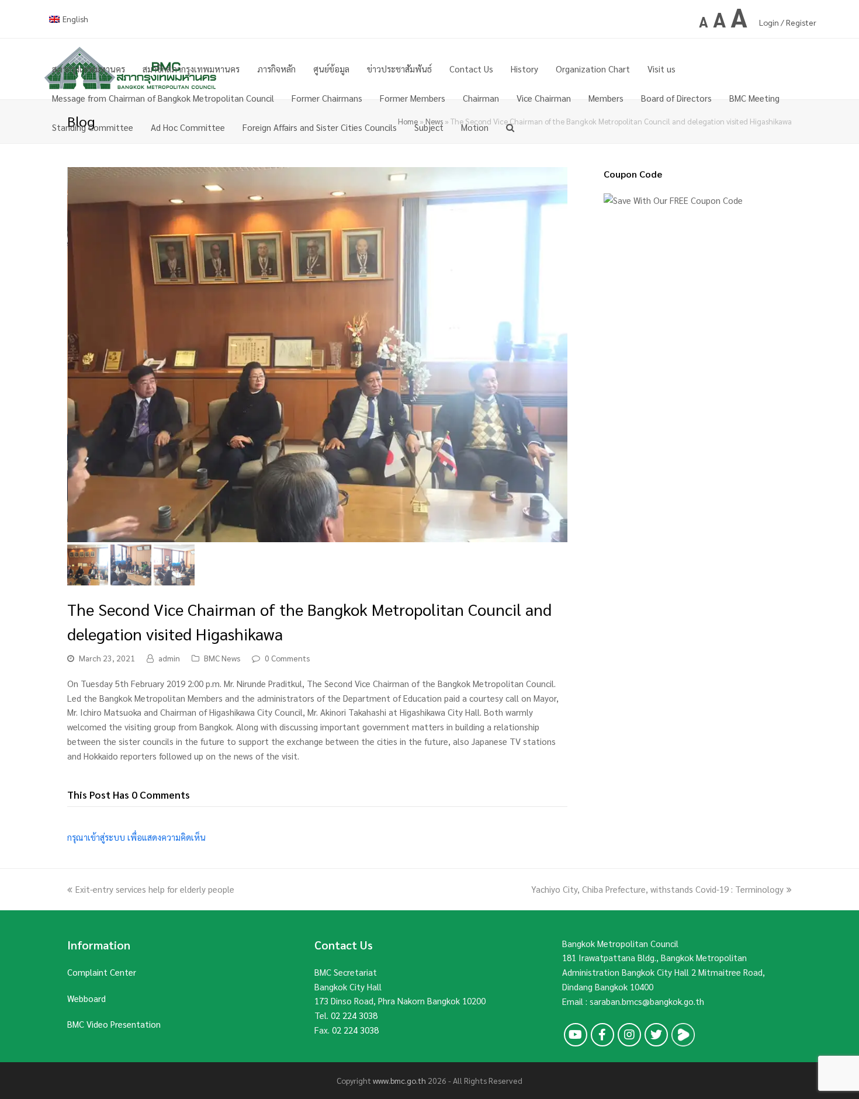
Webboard (86, 998)
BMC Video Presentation (114, 1023)
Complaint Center (101, 971)
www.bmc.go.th (399, 1080)
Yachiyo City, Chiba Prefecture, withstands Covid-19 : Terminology (657, 889)
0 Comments (287, 658)
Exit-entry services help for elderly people (154, 889)
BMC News (222, 658)
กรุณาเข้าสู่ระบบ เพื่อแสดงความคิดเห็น (136, 837)
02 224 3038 (354, 1015)
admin (169, 658)
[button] (77, 363)
